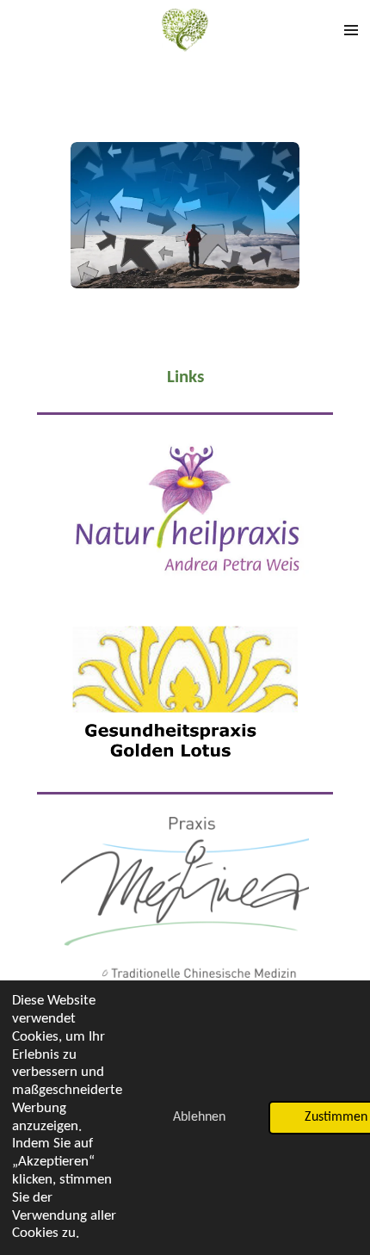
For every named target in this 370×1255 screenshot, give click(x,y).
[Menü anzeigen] (351, 30)
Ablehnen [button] (199, 1117)
